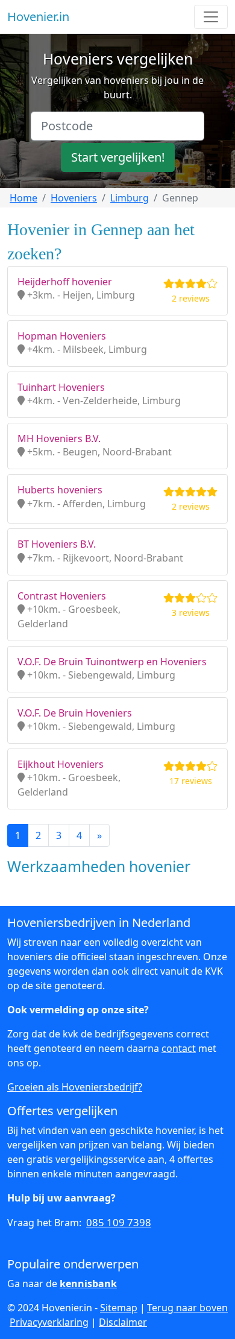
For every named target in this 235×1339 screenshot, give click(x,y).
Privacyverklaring (49, 1322)
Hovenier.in (38, 16)
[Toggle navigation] (211, 17)
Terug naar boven (187, 1307)
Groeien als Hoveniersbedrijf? (74, 1087)
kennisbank (88, 1283)
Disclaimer (123, 1322)
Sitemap (118, 1307)
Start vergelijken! (117, 157)
